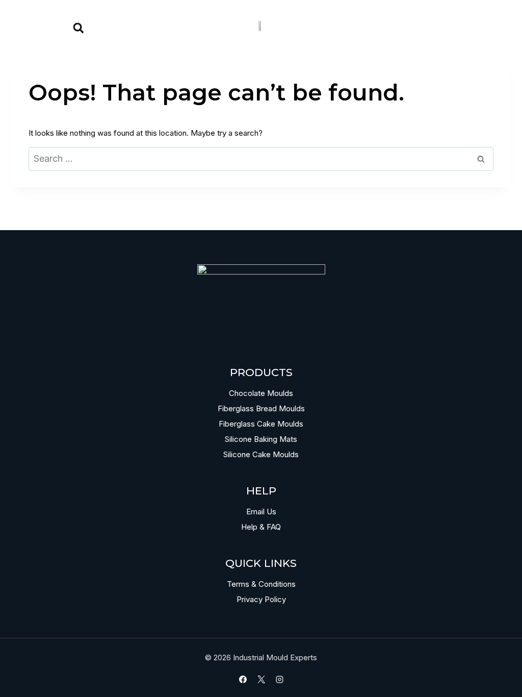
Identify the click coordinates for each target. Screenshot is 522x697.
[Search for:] (261, 159)
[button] (78, 28)
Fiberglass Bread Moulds (261, 408)
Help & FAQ (261, 527)
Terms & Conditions (261, 584)
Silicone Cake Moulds (261, 454)
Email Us (261, 511)
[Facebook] (242, 679)
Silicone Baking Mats (261, 439)
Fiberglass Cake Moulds (261, 424)
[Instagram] (279, 679)
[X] (261, 679)
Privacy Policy (261, 599)
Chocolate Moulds (261, 393)
